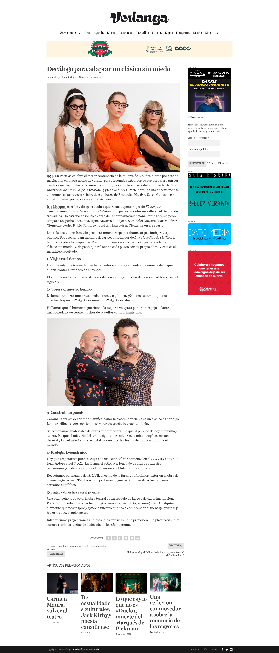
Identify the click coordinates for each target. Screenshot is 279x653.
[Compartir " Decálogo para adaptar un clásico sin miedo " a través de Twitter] (114, 538)
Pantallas (142, 33)
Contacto (214, 649)
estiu (96, 650)
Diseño (197, 33)
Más (208, 33)
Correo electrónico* (198, 138)
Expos (169, 33)
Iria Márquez (56, 207)
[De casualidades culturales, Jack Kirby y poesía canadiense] (96, 582)
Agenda (99, 33)
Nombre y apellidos (198, 149)
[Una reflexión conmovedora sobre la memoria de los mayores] (165, 582)
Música (157, 33)
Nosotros (195, 649)
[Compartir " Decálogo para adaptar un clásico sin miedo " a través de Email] (132, 538)
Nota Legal (77, 650)
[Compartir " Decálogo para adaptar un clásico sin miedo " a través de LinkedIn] (120, 538)
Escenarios (126, 33)
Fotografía (183, 33)
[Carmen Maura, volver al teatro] (62, 583)
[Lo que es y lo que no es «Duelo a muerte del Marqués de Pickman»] (131, 583)
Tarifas (204, 649)
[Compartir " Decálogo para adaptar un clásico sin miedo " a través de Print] (138, 538)
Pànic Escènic (156, 216)
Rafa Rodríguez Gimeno (75, 77)
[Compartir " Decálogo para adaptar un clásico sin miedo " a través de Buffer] (126, 538)
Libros (111, 33)
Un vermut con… (70, 33)
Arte (87, 33)
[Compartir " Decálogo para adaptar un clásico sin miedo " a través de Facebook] (108, 538)
